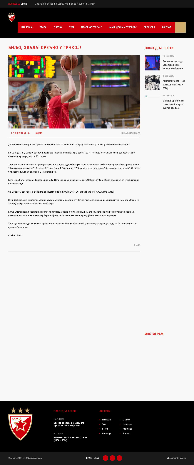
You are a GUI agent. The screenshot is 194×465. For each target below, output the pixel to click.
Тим (104, 424)
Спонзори (106, 433)
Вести (105, 428)
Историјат (127, 424)
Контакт (126, 433)
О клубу (126, 419)
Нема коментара (130, 133)
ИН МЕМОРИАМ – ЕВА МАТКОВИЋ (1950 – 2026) (71, 439)
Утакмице (127, 428)
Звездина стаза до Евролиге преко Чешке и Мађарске (69, 424)
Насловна (106, 419)
